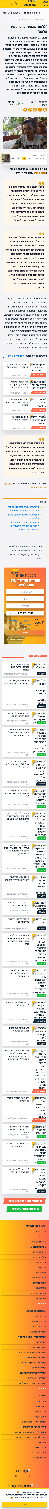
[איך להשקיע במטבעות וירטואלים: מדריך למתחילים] (39, 887)
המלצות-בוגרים (32, 12)
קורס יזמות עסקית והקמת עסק (33, 1373)
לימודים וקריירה (39, 1283)
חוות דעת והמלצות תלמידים (34, 1427)
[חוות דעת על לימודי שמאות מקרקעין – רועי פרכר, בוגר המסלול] (38, 388)
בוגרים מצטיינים (39, 375)
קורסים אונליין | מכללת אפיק (34, 1421)
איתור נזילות (40, 1231)
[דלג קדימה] (29, 158)
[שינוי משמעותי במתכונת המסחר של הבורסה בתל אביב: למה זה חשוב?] (39, 743)
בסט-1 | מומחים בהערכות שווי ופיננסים (30, 1437)
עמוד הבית (41, 1401)
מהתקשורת (41, 1288)
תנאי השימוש (27, 623)
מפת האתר (41, 1442)
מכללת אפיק (40, 173)
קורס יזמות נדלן (39, 1367)
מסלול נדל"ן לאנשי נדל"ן (36, 1326)
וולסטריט (41, 784)
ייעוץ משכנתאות (39, 1277)
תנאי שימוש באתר (38, 1452)
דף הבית (44, 19)
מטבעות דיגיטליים (38, 1293)
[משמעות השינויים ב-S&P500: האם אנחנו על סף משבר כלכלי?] (39, 773)
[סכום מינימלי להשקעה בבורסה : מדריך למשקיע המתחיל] (39, 1132)
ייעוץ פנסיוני (40, 1316)
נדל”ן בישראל (40, 1021)
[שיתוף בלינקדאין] (35, 110)
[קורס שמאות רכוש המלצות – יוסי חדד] (38, 423)
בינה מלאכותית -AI (38, 1247)
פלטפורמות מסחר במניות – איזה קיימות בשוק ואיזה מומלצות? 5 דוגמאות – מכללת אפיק (24, 525)
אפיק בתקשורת (39, 1416)
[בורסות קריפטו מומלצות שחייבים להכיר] (39, 925)
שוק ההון (36, 19)
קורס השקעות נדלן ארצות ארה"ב (32, 1362)
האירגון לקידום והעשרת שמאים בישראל (29, 1432)
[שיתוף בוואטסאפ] (30, 110)
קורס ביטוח (41, 1342)
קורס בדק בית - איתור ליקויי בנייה (32, 1337)
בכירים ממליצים (39, 1252)
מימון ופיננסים (40, 1298)
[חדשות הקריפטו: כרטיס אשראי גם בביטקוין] (39, 1036)
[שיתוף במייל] (25, 110)
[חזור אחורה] (13, 158)
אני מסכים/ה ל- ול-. (23, 623)
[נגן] (24, 158)
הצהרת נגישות (40, 1447)
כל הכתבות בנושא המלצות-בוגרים (25, 1200)
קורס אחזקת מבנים (38, 1331)
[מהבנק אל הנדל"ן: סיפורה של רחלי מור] (39, 1110)
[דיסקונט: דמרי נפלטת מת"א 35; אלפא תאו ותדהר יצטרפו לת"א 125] (39, 799)
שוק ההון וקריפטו (11, 12)
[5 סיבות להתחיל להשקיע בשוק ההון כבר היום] (39, 719)
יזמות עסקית (40, 1272)
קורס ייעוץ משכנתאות (36, 1378)
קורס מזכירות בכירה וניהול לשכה (32, 1383)
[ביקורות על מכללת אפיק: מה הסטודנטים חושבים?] (38, 370)
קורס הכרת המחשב (38, 1347)
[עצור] (18, 158)
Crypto (42, 674)
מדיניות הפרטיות (13, 623)
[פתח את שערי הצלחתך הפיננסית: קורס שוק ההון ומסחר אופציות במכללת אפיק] (39, 950)
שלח (25, 632)
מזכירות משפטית (38, 1321)
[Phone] (11, 4)
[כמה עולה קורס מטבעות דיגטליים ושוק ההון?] (39, 908)
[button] (16, 3)
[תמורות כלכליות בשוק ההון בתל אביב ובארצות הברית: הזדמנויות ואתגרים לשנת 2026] (39, 827)
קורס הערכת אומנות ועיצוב (34, 1357)
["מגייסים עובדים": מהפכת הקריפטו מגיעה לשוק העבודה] (39, 670)
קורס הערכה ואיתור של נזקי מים (32, 1352)
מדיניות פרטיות (39, 1457)
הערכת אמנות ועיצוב (37, 1262)
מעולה (24, 1504)
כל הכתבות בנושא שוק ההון (25, 1208)
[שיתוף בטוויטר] (40, 110)
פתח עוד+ (42, 1303)
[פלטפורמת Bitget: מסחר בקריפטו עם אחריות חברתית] (39, 694)
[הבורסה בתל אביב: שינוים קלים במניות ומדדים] (39, 1154)
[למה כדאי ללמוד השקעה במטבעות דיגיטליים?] (39, 1181)
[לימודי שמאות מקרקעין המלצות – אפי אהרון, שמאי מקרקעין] (38, 406)
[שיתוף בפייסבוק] (45, 110)
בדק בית (42, 1236)
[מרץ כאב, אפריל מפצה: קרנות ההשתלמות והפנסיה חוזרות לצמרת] (39, 984)
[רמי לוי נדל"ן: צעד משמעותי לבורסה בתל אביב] (39, 1012)
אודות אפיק (41, 1406)
